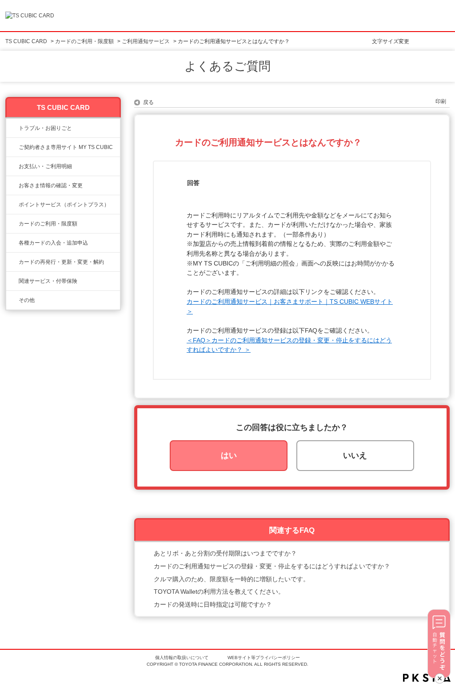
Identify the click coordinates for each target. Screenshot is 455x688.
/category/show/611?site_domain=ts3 (12, 300)
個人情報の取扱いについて (181, 657)
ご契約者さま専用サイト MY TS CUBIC (66, 147)
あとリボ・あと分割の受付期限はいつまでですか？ (225, 553)
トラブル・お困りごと (45, 128)
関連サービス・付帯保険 (48, 281)
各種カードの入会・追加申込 (53, 243)
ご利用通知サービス (146, 41)
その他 (27, 300)
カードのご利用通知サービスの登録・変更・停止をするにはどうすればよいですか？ (272, 566)
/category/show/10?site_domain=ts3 (12, 147)
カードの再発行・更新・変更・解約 (61, 262)
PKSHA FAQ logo (427, 678)
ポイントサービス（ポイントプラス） (64, 204)
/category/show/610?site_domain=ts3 (12, 281)
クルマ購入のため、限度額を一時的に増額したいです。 (231, 579)
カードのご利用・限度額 (84, 41)
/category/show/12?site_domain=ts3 (12, 205)
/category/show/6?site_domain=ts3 (12, 243)
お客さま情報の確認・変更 (51, 185)
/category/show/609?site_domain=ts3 (12, 262)
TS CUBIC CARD (26, 41)
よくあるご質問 (227, 66)
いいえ (355, 455)
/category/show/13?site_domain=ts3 (12, 166)
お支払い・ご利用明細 (45, 166)
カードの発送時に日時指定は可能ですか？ (213, 604)
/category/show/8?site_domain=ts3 (12, 224)
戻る (148, 102)
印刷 (440, 101)
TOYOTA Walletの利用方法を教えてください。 (219, 591)
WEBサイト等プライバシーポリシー (264, 657)
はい (229, 455)
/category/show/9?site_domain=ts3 (12, 185)
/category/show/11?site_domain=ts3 (12, 128)
